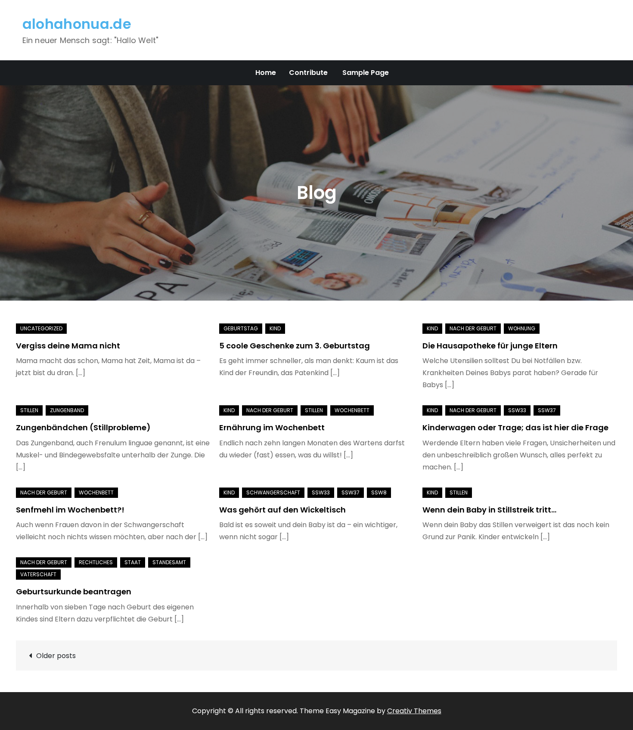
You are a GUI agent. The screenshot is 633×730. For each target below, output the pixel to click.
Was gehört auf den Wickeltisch (282, 509)
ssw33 (517, 410)
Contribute (308, 73)
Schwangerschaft (273, 492)
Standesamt (169, 562)
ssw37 (547, 410)
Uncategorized (41, 328)
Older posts (56, 656)
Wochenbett (352, 410)
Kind (275, 328)
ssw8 (379, 492)
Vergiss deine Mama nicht (68, 345)
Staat (132, 562)
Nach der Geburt (473, 328)
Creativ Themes (414, 711)
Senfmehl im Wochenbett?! (70, 509)
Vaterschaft (38, 574)
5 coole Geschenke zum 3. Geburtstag (294, 345)
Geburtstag (240, 328)
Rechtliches (96, 562)
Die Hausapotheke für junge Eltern (490, 345)
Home (265, 73)
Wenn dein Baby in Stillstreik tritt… (489, 509)
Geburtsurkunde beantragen (73, 591)
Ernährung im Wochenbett (272, 427)
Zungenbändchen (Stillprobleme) (83, 427)
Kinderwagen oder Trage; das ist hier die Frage (515, 427)
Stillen (29, 410)
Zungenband (67, 410)
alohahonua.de (76, 24)
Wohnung (521, 328)
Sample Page (365, 73)
